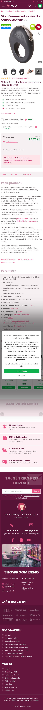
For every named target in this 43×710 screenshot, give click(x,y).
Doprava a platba (11, 638)
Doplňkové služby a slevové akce (16, 650)
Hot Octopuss (9, 262)
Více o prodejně (8, 591)
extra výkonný (29, 323)
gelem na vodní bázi (24, 219)
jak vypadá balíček (16, 441)
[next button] (41, 414)
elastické (14, 309)
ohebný (14, 321)
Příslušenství (26, 174)
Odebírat (36, 491)
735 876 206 (12, 530)
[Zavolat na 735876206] (34, 1)
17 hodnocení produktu (20, 78)
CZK (38, 1)
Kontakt (7, 635)
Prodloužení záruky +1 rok (14, 120)
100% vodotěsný (20, 326)
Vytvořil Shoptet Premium (22, 706)
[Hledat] (35, 6)
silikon (20, 312)
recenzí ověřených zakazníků (22, 428)
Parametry (14, 174)
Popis (4, 174)
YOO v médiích (10, 681)
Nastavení (21, 376)
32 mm (32, 305)
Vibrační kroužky (27, 259)
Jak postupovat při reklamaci (15, 644)
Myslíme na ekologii (12, 675)
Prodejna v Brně (9, 1)
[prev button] (2, 414)
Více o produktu (7, 113)
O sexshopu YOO (11, 672)
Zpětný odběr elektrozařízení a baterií (18, 656)
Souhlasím (23, 371)
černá (10, 318)
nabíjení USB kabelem (21, 315)
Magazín (8, 669)
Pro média (8, 684)
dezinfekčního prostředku (26, 221)
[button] (40, 33)
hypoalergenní (23, 321)
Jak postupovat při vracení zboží (16, 647)
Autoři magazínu (11, 687)
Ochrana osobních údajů (14, 653)
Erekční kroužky (9, 259)
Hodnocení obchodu (12, 678)
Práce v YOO (9, 690)
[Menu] (3, 6)
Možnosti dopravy (12, 142)
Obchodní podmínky (12, 641)
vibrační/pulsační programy (13, 323)
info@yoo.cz (31, 530)
